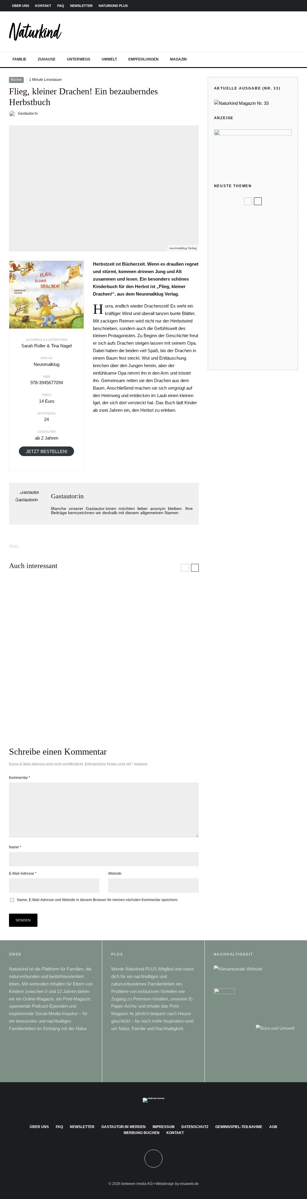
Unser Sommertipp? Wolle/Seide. (258, 236)
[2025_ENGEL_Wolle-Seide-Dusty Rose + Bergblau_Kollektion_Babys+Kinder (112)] (224, 236)
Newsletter (82, 1127)
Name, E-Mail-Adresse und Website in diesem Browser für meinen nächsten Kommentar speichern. (97, 900)
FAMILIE (19, 59)
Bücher (16, 80)
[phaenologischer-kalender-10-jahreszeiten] (224, 357)
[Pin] (67, 546)
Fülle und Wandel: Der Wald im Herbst (261, 216)
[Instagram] (266, 6)
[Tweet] (51, 546)
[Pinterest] (275, 6)
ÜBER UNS (20, 5)
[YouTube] (284, 6)
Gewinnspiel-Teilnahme (238, 1127)
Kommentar (19, 778)
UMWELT (109, 59)
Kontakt (175, 1133)
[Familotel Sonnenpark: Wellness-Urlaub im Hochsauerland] (56, 695)
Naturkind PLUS (113, 5)
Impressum (163, 1127)
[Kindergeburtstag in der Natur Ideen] (224, 260)
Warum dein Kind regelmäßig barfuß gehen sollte (263, 332)
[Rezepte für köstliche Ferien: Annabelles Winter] (56, 619)
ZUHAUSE (46, 59)
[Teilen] (35, 546)
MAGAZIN (178, 59)
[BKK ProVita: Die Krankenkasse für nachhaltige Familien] (151, 695)
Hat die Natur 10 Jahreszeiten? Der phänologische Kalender (262, 357)
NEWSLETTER (81, 5)
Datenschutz (194, 1127)
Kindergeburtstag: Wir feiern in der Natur (260, 260)
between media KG (137, 1184)
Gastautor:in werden (123, 1127)
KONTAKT (43, 5)
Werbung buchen (141, 1133)
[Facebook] (257, 6)
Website (114, 873)
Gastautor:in (28, 113)
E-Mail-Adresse (23, 873)
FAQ (60, 5)
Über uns (39, 1127)
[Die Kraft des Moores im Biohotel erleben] (151, 619)
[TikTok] (293, 6)
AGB (273, 1127)
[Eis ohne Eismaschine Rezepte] (224, 284)
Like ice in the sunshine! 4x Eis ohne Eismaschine (265, 284)
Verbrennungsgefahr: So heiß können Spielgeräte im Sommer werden (265, 307)
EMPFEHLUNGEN (143, 59)
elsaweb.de (189, 1184)
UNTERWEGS (78, 59)
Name (15, 847)
